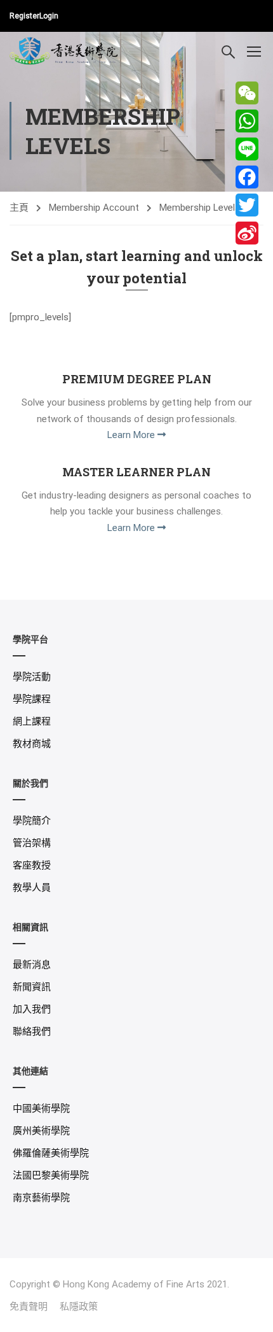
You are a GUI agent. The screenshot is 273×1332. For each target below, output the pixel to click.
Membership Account (94, 207)
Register (24, 15)
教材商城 (32, 743)
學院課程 (32, 699)
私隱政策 (79, 1306)
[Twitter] (247, 205)
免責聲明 (29, 1306)
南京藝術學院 (41, 1197)
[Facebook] (247, 177)
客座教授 (32, 865)
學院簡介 (32, 820)
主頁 (19, 207)
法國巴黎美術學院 (51, 1175)
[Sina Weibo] (247, 233)
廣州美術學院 (41, 1131)
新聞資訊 (32, 987)
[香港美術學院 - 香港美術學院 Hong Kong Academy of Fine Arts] (64, 50)
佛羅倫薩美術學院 (51, 1153)
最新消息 (32, 964)
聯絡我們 (32, 1031)
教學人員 (32, 887)
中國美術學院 (41, 1108)
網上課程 (32, 721)
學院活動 (32, 677)
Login (48, 15)
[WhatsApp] (247, 121)
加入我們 (32, 1009)
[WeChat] (247, 93)
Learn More (132, 435)
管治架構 (32, 843)
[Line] (247, 149)
